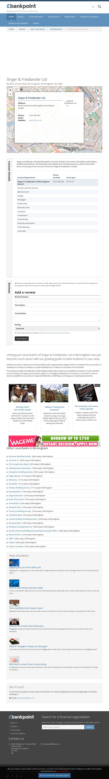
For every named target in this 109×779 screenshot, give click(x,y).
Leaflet (78, 152)
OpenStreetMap (88, 152)
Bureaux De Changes (18, 23)
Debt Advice (54, 16)
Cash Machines (36, 16)
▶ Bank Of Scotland (15, 499)
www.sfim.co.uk (35, 120)
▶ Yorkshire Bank (14, 515)
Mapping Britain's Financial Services (22, 11)
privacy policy (62, 771)
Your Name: (20, 305)
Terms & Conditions (18, 733)
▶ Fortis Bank (13, 503)
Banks (21, 16)
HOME (11, 29)
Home (11, 16)
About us (14, 723)
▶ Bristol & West (14, 507)
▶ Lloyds (10, 542)
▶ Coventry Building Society (19, 511)
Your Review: (20, 313)
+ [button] (10, 90)
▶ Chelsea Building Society (18, 488)
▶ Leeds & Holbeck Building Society (22, 519)
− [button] (10, 94)
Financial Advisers (89, 16)
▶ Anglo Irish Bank (15, 495)
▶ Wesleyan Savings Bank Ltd (19, 527)
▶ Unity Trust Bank (15, 546)
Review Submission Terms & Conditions (56, 333)
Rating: (18, 324)
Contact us (14, 726)
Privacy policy (15, 730)
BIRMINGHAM (56, 29)
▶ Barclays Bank (14, 491)
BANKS (22, 29)
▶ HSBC (10, 538)
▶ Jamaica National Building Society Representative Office (32, 531)
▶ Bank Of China (14, 534)
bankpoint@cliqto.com (26, 698)
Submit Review (21, 339)
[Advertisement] (54, 56)
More (36, 23)
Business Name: (22, 297)
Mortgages (70, 16)
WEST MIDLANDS (37, 29)
